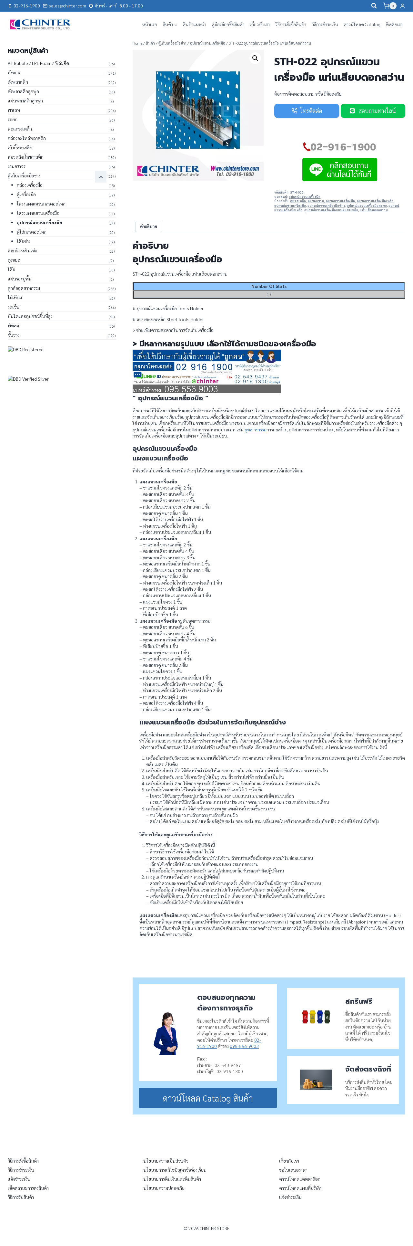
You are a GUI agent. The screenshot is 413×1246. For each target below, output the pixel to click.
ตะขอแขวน (315, 201)
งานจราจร (16, 166)
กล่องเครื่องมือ (30, 185)
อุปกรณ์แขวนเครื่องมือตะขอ (367, 205)
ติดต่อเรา (394, 24)
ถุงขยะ (14, 260)
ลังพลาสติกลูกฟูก (23, 91)
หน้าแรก (149, 24)
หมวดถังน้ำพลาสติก (26, 157)
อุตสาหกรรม (256, 429)
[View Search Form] (374, 6)
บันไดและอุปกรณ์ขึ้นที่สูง (30, 316)
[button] (255, 58)
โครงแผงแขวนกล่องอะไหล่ (41, 203)
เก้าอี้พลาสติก (20, 147)
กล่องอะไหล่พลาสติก (27, 138)
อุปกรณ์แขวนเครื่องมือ (304, 197)
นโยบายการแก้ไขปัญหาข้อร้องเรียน (175, 1170)
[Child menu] (100, 177)
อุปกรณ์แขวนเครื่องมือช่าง (326, 205)
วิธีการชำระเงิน (325, 24)
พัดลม (13, 325)
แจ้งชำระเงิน (19, 1179)
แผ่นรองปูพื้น (20, 278)
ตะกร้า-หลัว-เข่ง (22, 250)
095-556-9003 (244, 1046)
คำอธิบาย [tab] (148, 226)
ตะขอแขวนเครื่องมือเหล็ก (375, 201)
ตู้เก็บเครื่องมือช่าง (24, 175)
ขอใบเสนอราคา (293, 1170)
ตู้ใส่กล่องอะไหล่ (31, 232)
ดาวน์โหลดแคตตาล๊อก (299, 1179)
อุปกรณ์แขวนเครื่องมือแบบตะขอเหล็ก (331, 210)
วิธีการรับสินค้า (21, 1197)
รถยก (12, 119)
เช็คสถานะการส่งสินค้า (28, 1188)
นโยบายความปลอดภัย (164, 1188)
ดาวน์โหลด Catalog (362, 24)
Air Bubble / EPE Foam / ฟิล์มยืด (38, 63)
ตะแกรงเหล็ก (20, 129)
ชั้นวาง (13, 335)
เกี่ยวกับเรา (260, 24)
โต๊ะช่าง (24, 241)
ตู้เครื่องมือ (26, 194)
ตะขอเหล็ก (298, 201)
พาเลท (14, 110)
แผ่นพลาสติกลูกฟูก (25, 100)
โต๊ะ (11, 269)
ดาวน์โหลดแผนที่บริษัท (300, 1188)
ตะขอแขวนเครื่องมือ (340, 201)
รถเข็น (13, 307)
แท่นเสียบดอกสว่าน (374, 210)
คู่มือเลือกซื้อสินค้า (228, 24)
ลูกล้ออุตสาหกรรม (24, 288)
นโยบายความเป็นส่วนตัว (166, 1161)
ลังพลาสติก (18, 82)
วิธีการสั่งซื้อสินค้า (290, 24)
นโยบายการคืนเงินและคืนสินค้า (172, 1179)
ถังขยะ (14, 72)
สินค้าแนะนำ (194, 24)
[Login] (402, 5)
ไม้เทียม (15, 297)
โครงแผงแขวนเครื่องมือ (38, 213)
